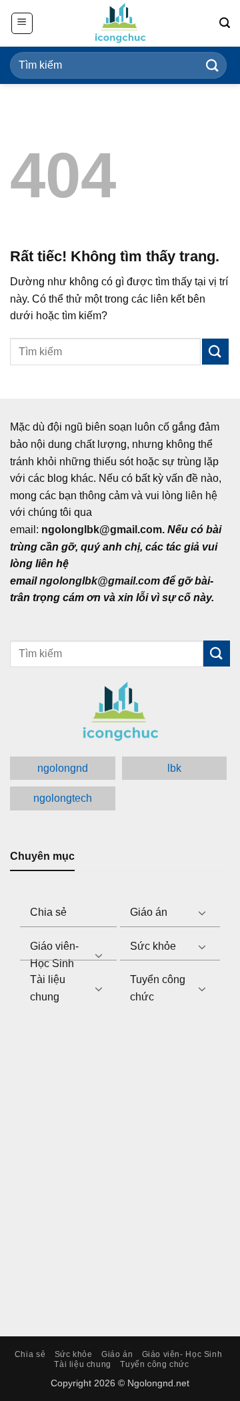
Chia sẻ (48, 912)
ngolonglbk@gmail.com (99, 581)
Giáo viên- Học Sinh (54, 954)
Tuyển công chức (157, 988)
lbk (174, 768)
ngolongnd (62, 768)
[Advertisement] (120, 1163)
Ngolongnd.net (158, 1383)
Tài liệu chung (47, 988)
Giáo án (148, 912)
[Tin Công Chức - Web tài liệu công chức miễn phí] (120, 23)
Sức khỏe (153, 946)
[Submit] (212, 65)
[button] (22, 23)
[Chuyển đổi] (202, 912)
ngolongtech (62, 798)
